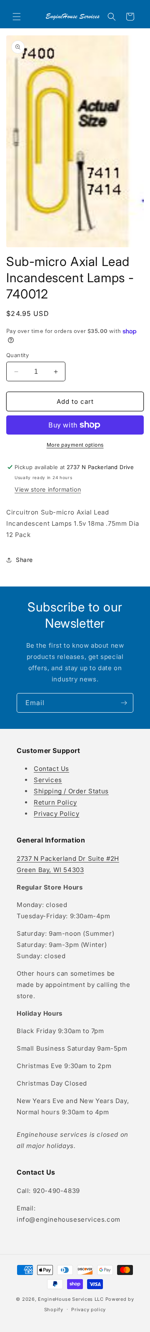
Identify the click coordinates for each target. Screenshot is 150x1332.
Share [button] (24, 559)
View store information (48, 489)
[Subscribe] (124, 703)
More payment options (75, 445)
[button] (17, 16)
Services (48, 780)
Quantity (17, 355)
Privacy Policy (56, 814)
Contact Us (51, 769)
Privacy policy (88, 1309)
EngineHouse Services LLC (71, 1299)
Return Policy (55, 802)
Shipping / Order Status (71, 791)
